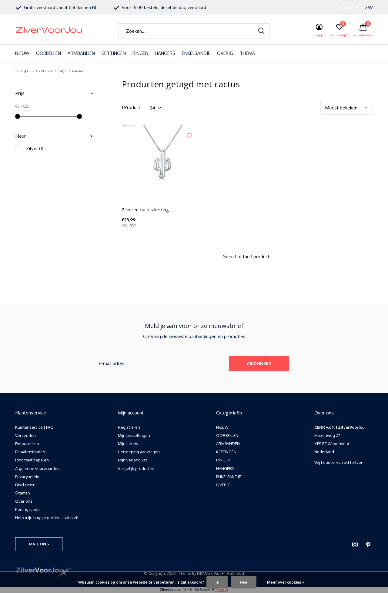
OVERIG (225, 53)
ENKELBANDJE (196, 53)
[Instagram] (355, 544)
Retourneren (27, 443)
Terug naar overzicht (34, 70)
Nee (243, 582)
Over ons (23, 501)
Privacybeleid (27, 476)
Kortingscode (27, 509)
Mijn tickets (128, 443)
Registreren (129, 427)
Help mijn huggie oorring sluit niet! (46, 517)
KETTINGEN (114, 53)
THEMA (247, 53)
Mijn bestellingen (134, 435)
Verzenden (25, 435)
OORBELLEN (48, 53)
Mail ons (38, 543)
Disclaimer (25, 484)
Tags (62, 70)
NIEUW (22, 53)
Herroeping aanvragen (139, 451)
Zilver (34, 148)
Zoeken (261, 31)
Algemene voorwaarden (37, 468)
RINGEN (140, 53)
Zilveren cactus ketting (145, 209)
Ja (217, 582)
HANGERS (165, 53)
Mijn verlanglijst (132, 459)
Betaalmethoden (30, 451)
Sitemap (22, 493)
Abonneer (259, 363)
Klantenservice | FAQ (34, 427)
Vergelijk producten (136, 468)
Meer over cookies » (285, 582)
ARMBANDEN (81, 53)
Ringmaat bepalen (32, 459)
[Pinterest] (368, 544)
